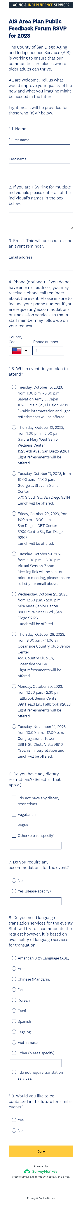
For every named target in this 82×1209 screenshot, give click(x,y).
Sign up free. (62, 1176)
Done (41, 1151)
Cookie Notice (47, 1198)
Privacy (31, 1198)
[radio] (11, 387)
